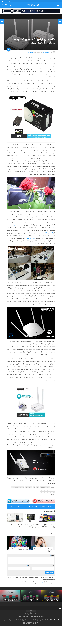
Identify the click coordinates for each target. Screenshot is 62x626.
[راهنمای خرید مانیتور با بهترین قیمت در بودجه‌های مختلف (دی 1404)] (51, 596)
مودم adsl (22, 487)
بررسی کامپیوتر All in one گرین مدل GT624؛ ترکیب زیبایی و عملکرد (48, 525)
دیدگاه (52, 556)
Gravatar (41, 583)
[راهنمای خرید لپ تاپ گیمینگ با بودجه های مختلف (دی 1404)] (10, 596)
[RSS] (38, 623)
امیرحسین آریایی (45, 52)
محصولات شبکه (28, 487)
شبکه (58, 16)
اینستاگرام (50, 233)
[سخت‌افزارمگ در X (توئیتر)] (26, 623)
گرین (34, 487)
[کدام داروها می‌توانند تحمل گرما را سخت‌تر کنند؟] (43, 542)
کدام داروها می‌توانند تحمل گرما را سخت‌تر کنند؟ (43, 548)
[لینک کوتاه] (28, 52)
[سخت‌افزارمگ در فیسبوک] (29, 623)
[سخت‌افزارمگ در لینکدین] (24, 623)
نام (53, 566)
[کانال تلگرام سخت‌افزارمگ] (33, 623)
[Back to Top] (31, 611)
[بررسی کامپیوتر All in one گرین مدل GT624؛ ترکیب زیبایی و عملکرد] (47, 517)
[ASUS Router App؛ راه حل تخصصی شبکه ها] (15, 517)
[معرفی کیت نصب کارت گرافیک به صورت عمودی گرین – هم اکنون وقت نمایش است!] (31, 517)
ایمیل (28, 566)
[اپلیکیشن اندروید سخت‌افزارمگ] (35, 623)
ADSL (48, 487)
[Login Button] (2, 4)
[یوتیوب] (43, 501)
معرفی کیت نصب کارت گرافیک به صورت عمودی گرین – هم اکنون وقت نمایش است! (32, 525)
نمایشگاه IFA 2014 (14, 487)
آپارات (41, 233)
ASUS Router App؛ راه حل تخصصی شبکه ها (16, 525)
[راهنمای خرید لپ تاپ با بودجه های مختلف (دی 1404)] (31, 596)
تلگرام (37, 233)
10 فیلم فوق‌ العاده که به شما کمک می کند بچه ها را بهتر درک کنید (19, 548)
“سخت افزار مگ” (30, 238)
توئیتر (45, 233)
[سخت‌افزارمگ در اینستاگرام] (31, 623)
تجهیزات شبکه (42, 487)
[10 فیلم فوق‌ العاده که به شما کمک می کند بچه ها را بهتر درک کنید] (19, 542)
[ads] (31, 11)
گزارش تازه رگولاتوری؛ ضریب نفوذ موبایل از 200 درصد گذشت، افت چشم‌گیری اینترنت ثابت (32, 507)
